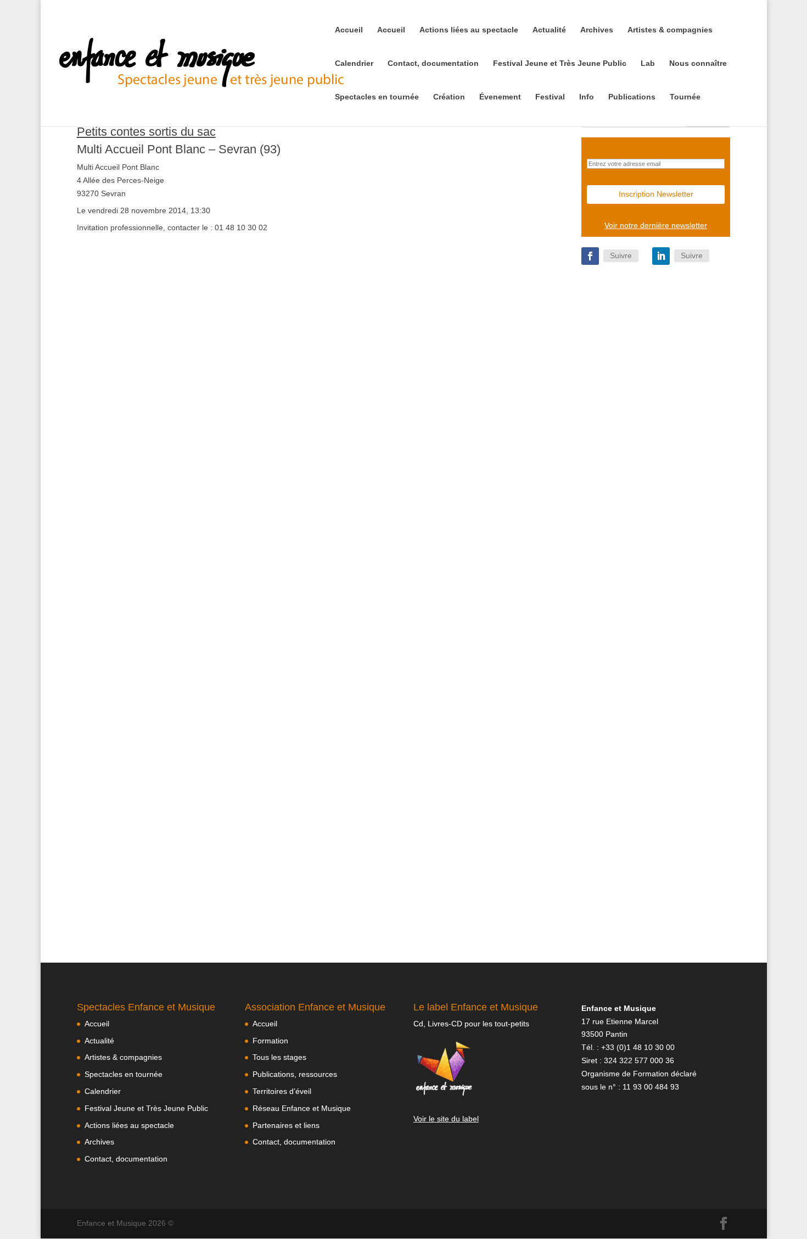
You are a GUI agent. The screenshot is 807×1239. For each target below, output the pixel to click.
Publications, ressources (295, 1074)
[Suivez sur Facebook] (590, 256)
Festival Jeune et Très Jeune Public (559, 63)
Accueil (349, 30)
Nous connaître (698, 63)
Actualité (549, 30)
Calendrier (354, 63)
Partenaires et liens (286, 1125)
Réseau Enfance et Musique (302, 1108)
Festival (550, 97)
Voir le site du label (446, 1118)
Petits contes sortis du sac (146, 131)
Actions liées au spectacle (468, 30)
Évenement (500, 97)
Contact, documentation (433, 63)
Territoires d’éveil (282, 1091)
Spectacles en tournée (377, 97)
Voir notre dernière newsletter (655, 225)
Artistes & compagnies (670, 30)
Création (449, 97)
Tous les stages (279, 1057)
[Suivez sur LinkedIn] (661, 256)
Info (586, 97)
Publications (631, 97)
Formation (270, 1040)
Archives (596, 30)
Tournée (685, 97)
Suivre (621, 255)
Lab (648, 63)
